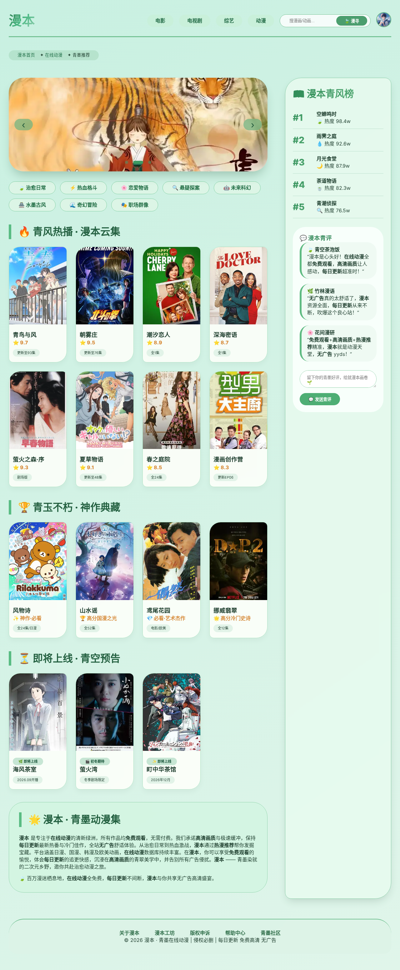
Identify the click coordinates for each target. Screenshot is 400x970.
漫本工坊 (165, 933)
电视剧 (194, 20)
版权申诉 (200, 933)
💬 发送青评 (319, 399)
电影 (160, 20)
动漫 (261, 20)
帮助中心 (235, 933)
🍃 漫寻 (351, 21)
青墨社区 (271, 933)
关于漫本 (129, 933)
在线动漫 (53, 54)
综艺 (229, 20)
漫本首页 (26, 54)
